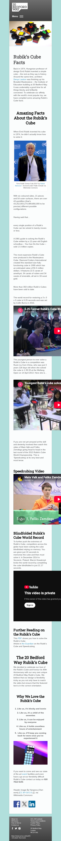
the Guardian (27, 644)
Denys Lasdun (19, 79)
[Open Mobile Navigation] (21, 16)
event (24, 774)
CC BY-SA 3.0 (26, 792)
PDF (20, 638)
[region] (30, 821)
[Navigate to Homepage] (29, 7)
